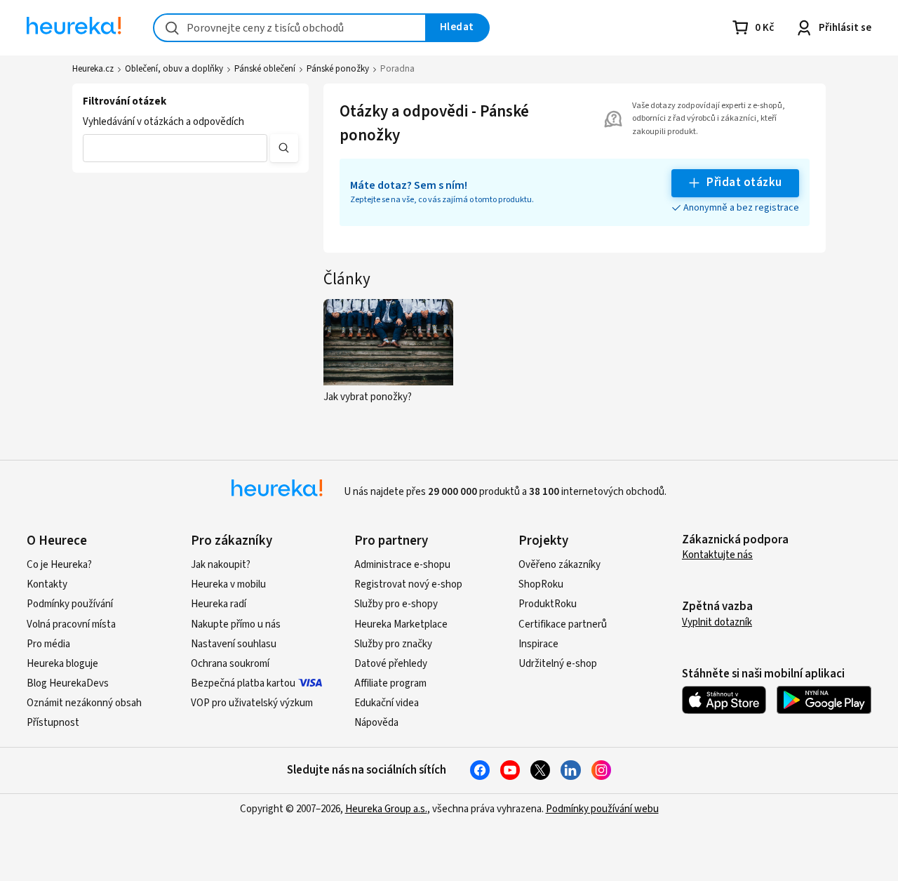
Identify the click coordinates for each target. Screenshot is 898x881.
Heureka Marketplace (401, 624)
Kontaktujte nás (717, 555)
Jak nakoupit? (220, 564)
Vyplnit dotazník (717, 622)
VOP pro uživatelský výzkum (252, 703)
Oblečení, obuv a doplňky (174, 68)
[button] (175, 148)
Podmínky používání (70, 604)
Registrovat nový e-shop (408, 584)
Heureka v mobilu (228, 584)
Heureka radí (218, 604)
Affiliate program (390, 683)
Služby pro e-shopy (396, 604)
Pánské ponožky (338, 68)
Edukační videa (386, 703)
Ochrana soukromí (230, 663)
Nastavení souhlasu (233, 644)
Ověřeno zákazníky (559, 564)
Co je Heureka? (59, 564)
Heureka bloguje (62, 663)
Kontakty (47, 584)
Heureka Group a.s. (386, 809)
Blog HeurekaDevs (68, 683)
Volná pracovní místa (71, 624)
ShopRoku (540, 584)
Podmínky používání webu (602, 809)
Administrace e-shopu (402, 564)
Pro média (48, 644)
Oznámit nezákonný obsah (84, 703)
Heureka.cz (93, 68)
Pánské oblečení (264, 68)
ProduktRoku (547, 604)
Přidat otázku (744, 182)
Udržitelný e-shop (557, 663)
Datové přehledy (390, 663)
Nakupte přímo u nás (236, 624)
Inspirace (538, 644)
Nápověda (376, 722)
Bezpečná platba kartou (243, 683)
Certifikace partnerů (562, 624)
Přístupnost (53, 722)
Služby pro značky (393, 644)
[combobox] (290, 27)
